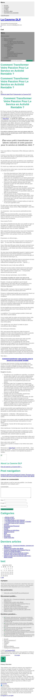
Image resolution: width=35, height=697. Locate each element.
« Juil (2, 577)
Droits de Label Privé (7, 94)
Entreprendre (17, 94)
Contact (6, 8)
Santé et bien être (12, 56)
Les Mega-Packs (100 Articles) (16, 43)
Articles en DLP (8, 40)
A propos (6, 7)
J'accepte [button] (17, 655)
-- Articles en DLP (9, 517)
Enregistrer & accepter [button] (7, 695)
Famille (9, 49)
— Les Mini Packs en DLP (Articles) (14, 523)
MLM (8, 50)
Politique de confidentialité (11, 647)
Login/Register (5, 15)
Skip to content (5, 36)
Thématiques (7, 46)
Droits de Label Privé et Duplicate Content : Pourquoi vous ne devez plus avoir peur (16, 553)
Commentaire (4, 486)
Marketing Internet (12, 54)
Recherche (29, 60)
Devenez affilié (8, 11)
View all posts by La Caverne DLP (11, 466)
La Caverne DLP (11, 19)
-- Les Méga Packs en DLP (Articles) (14, 520)
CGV (5, 644)
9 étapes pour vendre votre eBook (24, 476)
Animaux (6, 524)
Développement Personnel (15, 53)
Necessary (6, 685)
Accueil (6, 5)
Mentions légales (9, 646)
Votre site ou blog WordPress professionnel (16, 593)
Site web (3, 506)
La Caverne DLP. (10, 650)
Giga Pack (6, 118)
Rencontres (10, 52)
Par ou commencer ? (10, 38)
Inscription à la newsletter (11, 12)
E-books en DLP (8, 44)
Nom (2, 500)
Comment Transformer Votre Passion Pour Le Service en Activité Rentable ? (17, 550)
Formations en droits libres (11, 530)
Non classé (7, 534)
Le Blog (6, 10)
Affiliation (6, 642)
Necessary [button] (4, 683)
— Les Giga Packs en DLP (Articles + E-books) (17, 521)
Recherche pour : (6, 60)
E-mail (3, 503)
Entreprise (10, 47)
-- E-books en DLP (9, 518)
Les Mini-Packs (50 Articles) (15, 41)
